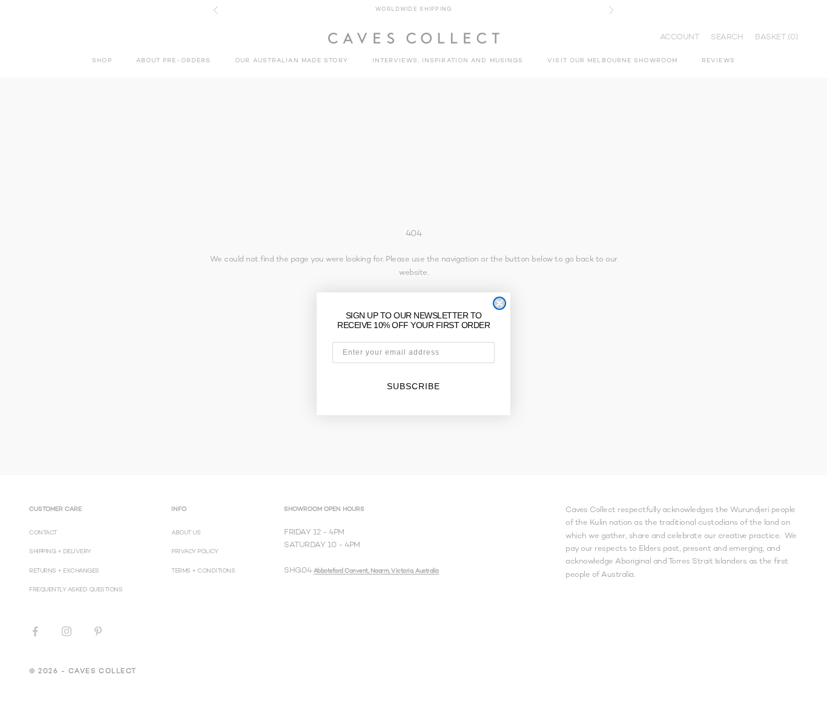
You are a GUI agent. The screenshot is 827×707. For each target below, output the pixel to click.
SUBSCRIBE (413, 386)
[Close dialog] (499, 303)
